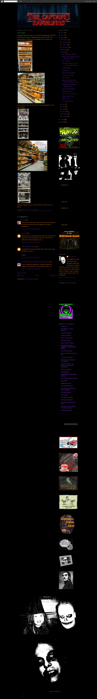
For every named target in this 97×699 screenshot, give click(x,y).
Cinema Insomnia (66, 333)
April (63, 109)
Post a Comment (22, 273)
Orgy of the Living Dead (68, 72)
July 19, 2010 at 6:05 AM (30, 242)
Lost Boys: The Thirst (68, 75)
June (63, 104)
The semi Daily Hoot (67, 400)
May (63, 106)
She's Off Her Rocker (67, 386)
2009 (62, 119)
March (64, 111)
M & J (23, 220)
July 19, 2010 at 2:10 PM (30, 257)
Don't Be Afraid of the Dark (69, 54)
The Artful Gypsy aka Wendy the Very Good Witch (35, 262)
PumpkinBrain (65, 372)
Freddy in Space (65, 340)
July (63, 52)
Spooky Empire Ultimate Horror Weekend (68, 389)
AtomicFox (64, 326)
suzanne (24, 233)
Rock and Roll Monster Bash (69, 378)
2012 (62, 32)
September (65, 47)
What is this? (64, 201)
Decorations (26, 210)
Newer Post (20, 275)
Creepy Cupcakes (66, 335)
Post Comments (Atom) (31, 279)
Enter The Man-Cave (67, 338)
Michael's (42, 210)
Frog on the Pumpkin (67, 343)
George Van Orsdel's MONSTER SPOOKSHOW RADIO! (68, 347)
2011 (62, 35)
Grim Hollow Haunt (66, 351)
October (64, 44)
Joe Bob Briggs (66, 68)
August (64, 49)
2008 (62, 122)
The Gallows (64, 395)
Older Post (53, 275)
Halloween (34, 210)
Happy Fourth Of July (68, 96)
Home (37, 275)
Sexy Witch (64, 381)
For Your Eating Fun (67, 101)
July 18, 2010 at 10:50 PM (31, 229)
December (65, 39)
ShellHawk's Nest (66, 383)
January (64, 116)
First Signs (65, 70)
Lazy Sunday (65, 77)
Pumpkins (48, 210)
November (65, 42)
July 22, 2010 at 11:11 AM (31, 269)
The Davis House (66, 392)
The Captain (72, 256)
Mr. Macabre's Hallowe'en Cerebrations (68, 360)
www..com (64, 185)
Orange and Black (66, 369)
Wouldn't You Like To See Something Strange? (68, 407)
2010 (62, 37)
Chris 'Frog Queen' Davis (28, 246)
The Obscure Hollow (67, 397)
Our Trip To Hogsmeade (68, 89)
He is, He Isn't (66, 61)
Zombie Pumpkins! (66, 410)
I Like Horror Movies (67, 357)
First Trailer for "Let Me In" (69, 93)
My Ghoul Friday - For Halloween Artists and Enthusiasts (67, 365)
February (65, 114)
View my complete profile (67, 277)
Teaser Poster (66, 98)
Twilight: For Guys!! (67, 91)
